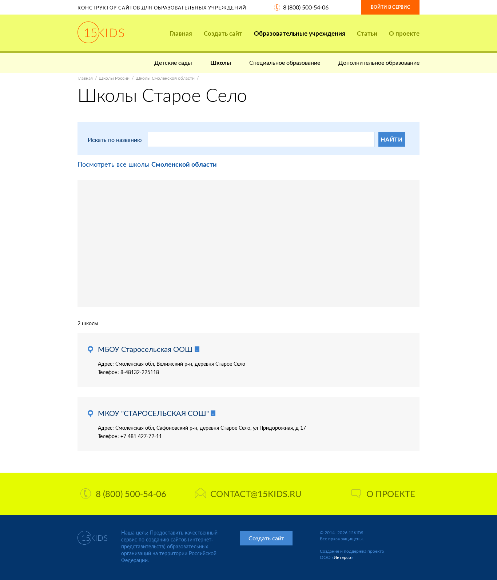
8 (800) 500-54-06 (306, 7)
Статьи (367, 33)
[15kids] (100, 32)
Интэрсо (342, 557)
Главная (181, 33)
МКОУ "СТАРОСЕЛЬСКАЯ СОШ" (153, 413)
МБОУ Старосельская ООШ (145, 349)
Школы (220, 62)
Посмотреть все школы (147, 164)
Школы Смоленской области (165, 78)
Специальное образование (284, 62)
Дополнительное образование (379, 62)
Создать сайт (223, 33)
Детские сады (173, 62)
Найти (392, 139)
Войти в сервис (390, 7)
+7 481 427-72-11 (141, 436)
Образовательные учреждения (299, 33)
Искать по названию (115, 139)
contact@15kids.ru (256, 493)
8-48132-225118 (139, 372)
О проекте (404, 33)
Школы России (114, 78)
